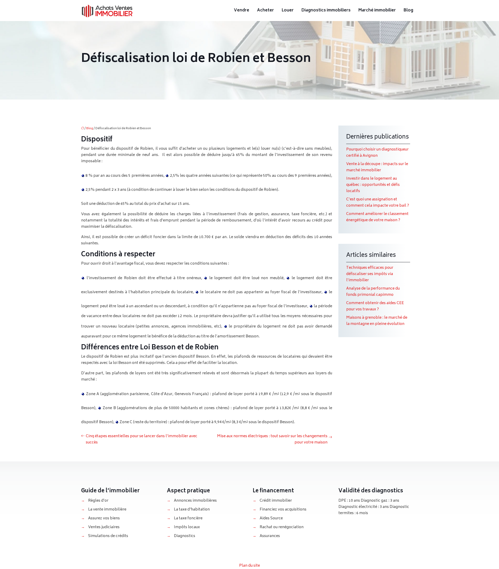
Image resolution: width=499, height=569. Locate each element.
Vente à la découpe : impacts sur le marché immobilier (377, 167)
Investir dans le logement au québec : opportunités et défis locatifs (373, 184)
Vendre (241, 10)
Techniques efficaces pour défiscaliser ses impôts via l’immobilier (369, 274)
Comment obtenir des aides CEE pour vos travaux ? (375, 306)
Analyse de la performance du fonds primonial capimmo (373, 291)
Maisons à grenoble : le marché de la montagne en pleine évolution (376, 321)
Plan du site (249, 566)
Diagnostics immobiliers (326, 10)
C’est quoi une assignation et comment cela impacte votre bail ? (377, 202)
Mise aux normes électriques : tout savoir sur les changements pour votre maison (272, 439)
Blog (408, 10)
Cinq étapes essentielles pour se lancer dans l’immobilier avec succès (141, 439)
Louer (288, 10)
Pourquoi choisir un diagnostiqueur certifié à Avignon (377, 152)
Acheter (265, 10)
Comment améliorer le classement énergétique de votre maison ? (377, 217)
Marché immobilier (377, 10)
